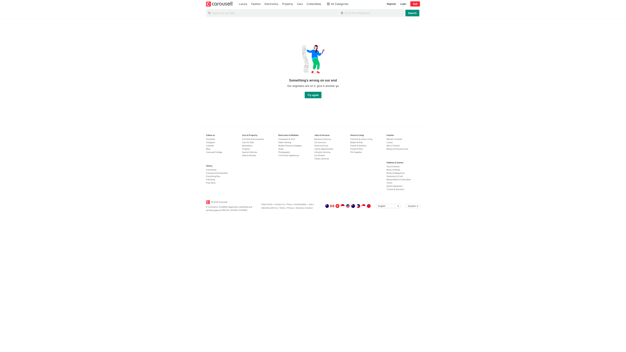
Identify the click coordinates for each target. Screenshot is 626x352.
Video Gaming (284, 142)
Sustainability (300, 204)
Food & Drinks (356, 149)
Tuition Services (321, 158)
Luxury (390, 142)
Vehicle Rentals (249, 155)
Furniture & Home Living (361, 139)
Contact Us (279, 204)
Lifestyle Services (322, 152)
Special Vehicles (249, 152)
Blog (208, 149)
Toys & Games (393, 166)
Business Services (322, 139)
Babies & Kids (356, 142)
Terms (282, 208)
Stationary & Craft (395, 176)
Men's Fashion (393, 145)
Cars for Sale (248, 142)
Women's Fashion (394, 139)
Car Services (320, 142)
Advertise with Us (269, 208)
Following (210, 179)
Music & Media (393, 170)
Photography (284, 152)
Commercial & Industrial (217, 173)
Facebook (210, 139)
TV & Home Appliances (288, 155)
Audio (280, 149)
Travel (389, 183)
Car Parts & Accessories (253, 139)
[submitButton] (412, 13)
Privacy (290, 208)
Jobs (310, 204)
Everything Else (213, 176)
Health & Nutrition (358, 145)
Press (289, 204)
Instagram (210, 142)
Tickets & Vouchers (395, 189)
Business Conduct (304, 208)
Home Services (321, 145)
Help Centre (266, 204)
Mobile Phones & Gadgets (290, 145)
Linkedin (210, 145)
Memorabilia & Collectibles (399, 179)
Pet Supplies (356, 152)
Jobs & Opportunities (323, 149)
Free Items (211, 183)
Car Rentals (319, 155)
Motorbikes (247, 145)
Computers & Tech (286, 139)
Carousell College (214, 152)
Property (246, 149)
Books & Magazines (396, 173)
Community (211, 170)
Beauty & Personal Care (397, 149)
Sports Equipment (394, 186)
